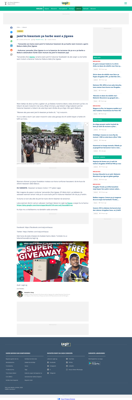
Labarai (78, 9)
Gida (18, 27)
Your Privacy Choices (68, 399)
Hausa (39, 8)
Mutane (93, 9)
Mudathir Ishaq (39, 39)
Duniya (71, 9)
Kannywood (63, 9)
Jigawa (32, 57)
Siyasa (47, 9)
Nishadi (85, 9)
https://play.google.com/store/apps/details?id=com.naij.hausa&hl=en (45, 205)
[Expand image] (86, 124)
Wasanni (54, 9)
